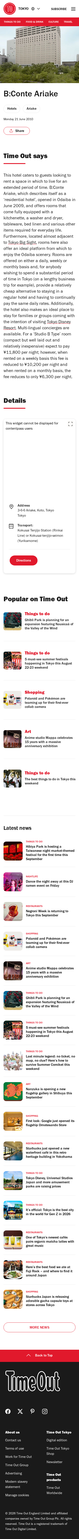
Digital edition (57, 1440)
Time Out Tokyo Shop (58, 1451)
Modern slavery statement (16, 1484)
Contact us (13, 1440)
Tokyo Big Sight (22, 243)
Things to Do (12, 22)
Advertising (13, 1474)
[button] (70, 424)
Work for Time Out (18, 1457)
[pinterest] (32, 1411)
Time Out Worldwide (54, 1490)
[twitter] (20, 1411)
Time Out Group (17, 1465)
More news (39, 1328)
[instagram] (44, 1411)
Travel (68, 22)
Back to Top (44, 1356)
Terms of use (14, 1449)
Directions (23, 561)
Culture (53, 22)
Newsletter (54, 1462)
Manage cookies (17, 1495)
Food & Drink (34, 22)
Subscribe (59, 9)
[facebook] (8, 1411)
